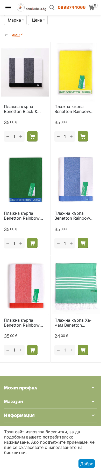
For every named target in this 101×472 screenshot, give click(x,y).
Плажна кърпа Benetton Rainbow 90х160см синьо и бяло (73, 216)
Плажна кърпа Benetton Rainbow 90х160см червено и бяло (25, 323)
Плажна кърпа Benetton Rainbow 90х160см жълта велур (72, 109)
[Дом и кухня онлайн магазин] (31, 7)
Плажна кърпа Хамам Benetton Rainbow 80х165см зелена (73, 323)
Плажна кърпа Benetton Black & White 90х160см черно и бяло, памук (25, 109)
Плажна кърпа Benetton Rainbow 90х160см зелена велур (22, 216)
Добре (86, 463)
